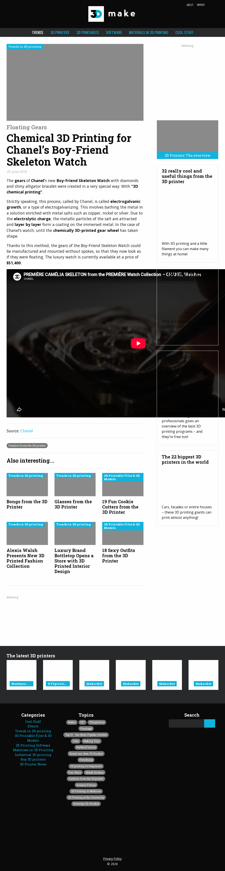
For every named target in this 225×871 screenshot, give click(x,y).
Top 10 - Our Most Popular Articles (86, 734)
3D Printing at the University (86, 797)
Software (114, 32)
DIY (82, 722)
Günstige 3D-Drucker (86, 803)
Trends (37, 32)
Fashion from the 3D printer (27, 445)
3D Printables (87, 32)
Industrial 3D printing (33, 755)
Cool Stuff (184, 32)
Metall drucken (94, 772)
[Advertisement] (187, 81)
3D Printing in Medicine (86, 791)
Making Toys (91, 741)
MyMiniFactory (86, 747)
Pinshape (86, 728)
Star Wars (74, 772)
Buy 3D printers (33, 759)
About (190, 5)
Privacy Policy (112, 859)
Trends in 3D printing (33, 731)
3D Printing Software (33, 745)
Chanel (26, 430)
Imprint (201, 5)
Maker (72, 722)
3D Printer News (33, 764)
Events (33, 726)
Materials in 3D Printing (148, 32)
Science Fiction (86, 785)
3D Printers (59, 32)
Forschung (86, 759)
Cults (76, 741)
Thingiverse (96, 722)
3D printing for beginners (86, 766)
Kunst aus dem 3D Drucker (86, 753)
